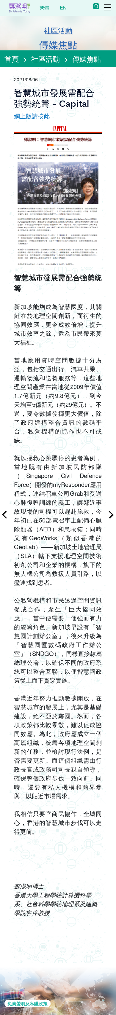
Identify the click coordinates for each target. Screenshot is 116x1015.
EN (63, 7)
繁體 (44, 7)
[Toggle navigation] (108, 7)
